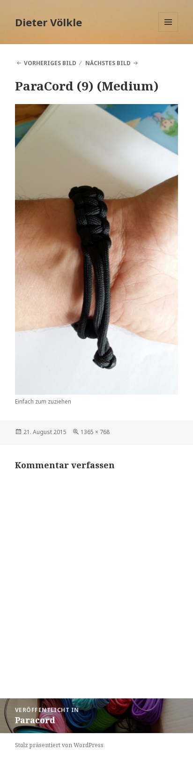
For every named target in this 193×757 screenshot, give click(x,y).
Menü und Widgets (168, 31)
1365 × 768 (95, 432)
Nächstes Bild (108, 63)
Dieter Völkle (48, 22)
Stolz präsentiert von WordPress (59, 745)
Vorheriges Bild (50, 63)
